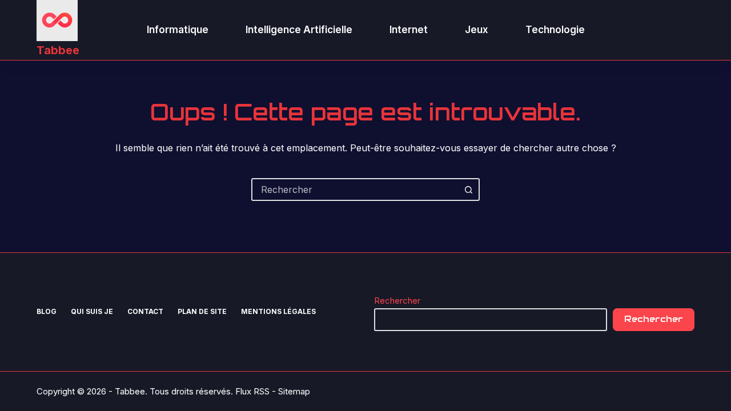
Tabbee (58, 50)
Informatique (177, 29)
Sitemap (294, 391)
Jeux (476, 29)
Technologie (555, 29)
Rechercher (397, 300)
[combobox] (355, 189)
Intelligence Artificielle (299, 29)
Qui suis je (92, 311)
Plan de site (202, 311)
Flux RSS (252, 391)
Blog (47, 311)
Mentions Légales (278, 311)
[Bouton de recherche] (468, 189)
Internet (408, 29)
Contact (145, 311)
